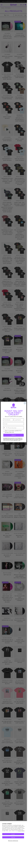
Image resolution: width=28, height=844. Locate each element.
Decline (13, 837)
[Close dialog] (25, 403)
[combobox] (5, 427)
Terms (19, 440)
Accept (13, 834)
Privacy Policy (21, 830)
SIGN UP (13, 435)
